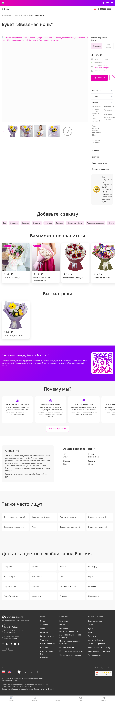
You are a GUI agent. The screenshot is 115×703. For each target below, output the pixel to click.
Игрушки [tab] (48, 223)
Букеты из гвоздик (68, 517)
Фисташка (108, 110)
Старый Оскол (9, 586)
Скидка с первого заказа (70, 655)
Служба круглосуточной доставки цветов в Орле (23, 678)
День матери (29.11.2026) (99, 647)
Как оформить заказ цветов (71, 651)
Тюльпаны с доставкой (70, 527)
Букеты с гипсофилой (97, 527)
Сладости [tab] (36, 223)
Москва (35, 566)
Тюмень (35, 586)
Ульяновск (36, 596)
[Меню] (112, 3)
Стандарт (97, 46)
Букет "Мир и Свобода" (73, 275)
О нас (42, 621)
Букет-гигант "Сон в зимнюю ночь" (41, 263)
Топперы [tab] (59, 223)
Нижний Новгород (68, 586)
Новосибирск (9, 576)
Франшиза (45, 640)
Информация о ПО (46, 652)
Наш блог (44, 647)
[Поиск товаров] (103, 3)
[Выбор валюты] (90, 9)
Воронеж (92, 586)
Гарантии (44, 632)
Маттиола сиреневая (96, 141)
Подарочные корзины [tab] (95, 223)
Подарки (92, 636)
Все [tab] (4, 223)
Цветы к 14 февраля (96, 644)
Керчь (91, 576)
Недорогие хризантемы (13, 527)
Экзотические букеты (41, 517)
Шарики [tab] (25, 223)
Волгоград (92, 566)
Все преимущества (57, 428)
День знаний (93, 457)
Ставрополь (8, 566)
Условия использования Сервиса (70, 636)
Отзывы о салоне (66, 647)
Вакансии (44, 657)
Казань (63, 566)
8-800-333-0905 (10, 633)
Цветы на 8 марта (95, 640)
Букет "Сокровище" (11, 262)
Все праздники (94, 655)
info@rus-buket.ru (11, 639)
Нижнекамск (93, 596)
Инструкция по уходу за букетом (69, 642)
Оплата (43, 628)
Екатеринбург (38, 576)
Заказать (101, 77)
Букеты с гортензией (97, 517)
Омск (62, 576)
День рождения (95, 621)
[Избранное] (107, 3)
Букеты (91, 628)
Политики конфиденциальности (68, 629)
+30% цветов (108, 46)
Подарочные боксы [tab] (74, 223)
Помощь (63, 625)
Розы (34, 527)
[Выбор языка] (95, 9)
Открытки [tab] (14, 223)
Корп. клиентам (47, 636)
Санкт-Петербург (10, 596)
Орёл (6, 9)
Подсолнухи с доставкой (14, 517)
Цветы (91, 625)
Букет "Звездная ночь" (13, 333)
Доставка (44, 625)
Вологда (63, 596)
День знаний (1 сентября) (99, 651)
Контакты (63, 621)
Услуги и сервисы (47, 644)
